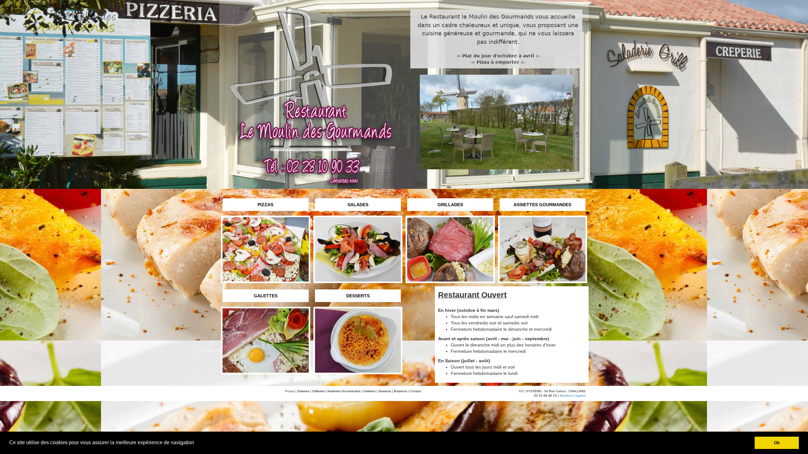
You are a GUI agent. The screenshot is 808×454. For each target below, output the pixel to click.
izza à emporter (499, 62)
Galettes (369, 391)
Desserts (384, 391)
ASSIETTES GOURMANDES (542, 204)
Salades (303, 391)
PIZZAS (265, 204)
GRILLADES (450, 204)
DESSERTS (358, 295)
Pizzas (289, 391)
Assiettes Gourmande (343, 391)
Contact (415, 391)
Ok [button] (777, 442)
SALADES (358, 204)
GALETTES (265, 295)
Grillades (318, 391)
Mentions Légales (572, 395)
